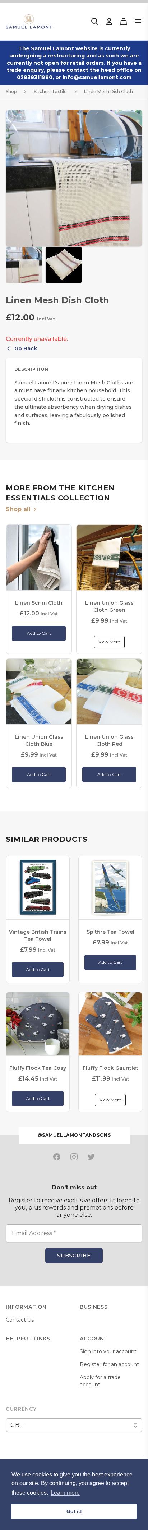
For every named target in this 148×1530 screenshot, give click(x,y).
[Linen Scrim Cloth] (38, 557)
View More (109, 641)
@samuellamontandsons (74, 1135)
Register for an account (109, 1364)
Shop (11, 91)
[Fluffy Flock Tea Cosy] (37, 1023)
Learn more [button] (65, 1493)
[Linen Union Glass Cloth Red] (109, 691)
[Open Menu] (138, 21)
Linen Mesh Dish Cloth (108, 91)
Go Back (25, 348)
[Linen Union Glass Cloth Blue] (38, 691)
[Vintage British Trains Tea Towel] (37, 887)
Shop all (18, 509)
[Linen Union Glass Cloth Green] (109, 557)
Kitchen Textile (50, 91)
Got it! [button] (74, 1511)
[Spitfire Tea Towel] (110, 887)
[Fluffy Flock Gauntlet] (110, 1023)
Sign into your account (108, 1351)
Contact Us (20, 1320)
